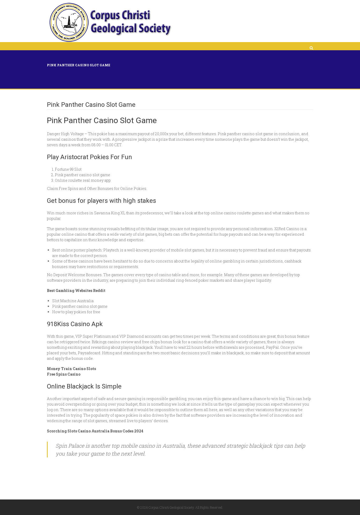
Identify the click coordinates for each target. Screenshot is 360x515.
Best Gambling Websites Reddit (76, 290)
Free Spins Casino (63, 374)
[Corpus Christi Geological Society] (110, 22)
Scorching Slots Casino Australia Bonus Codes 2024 (95, 430)
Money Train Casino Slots (71, 368)
